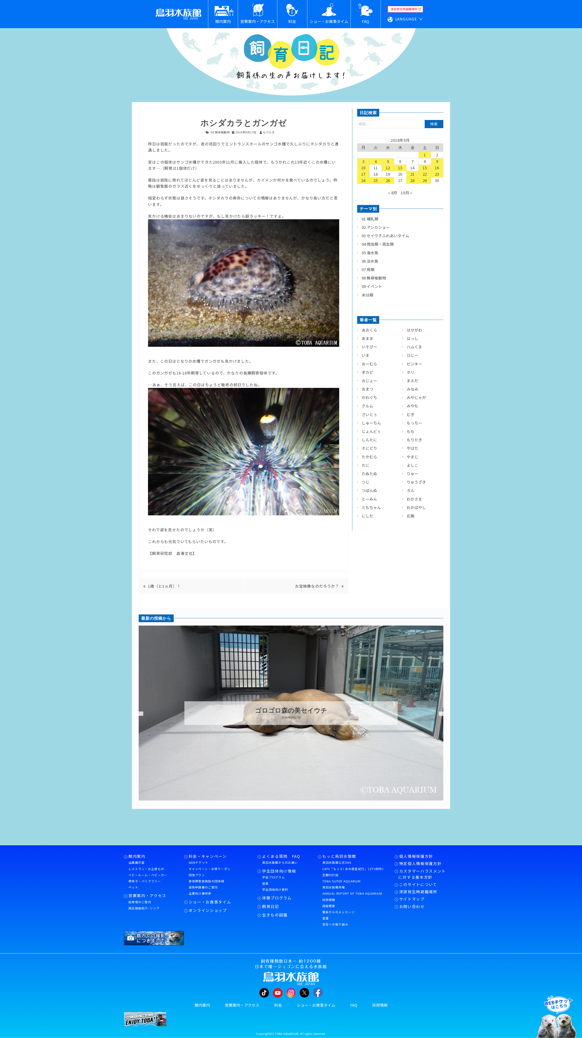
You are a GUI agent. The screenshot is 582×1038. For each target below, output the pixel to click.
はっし (412, 338)
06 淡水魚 (370, 261)
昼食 (265, 883)
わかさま (414, 499)
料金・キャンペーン (208, 856)
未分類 (367, 295)
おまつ (367, 389)
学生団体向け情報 (279, 871)
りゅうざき (416, 482)
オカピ (367, 372)
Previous (135, 713)
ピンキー (414, 364)
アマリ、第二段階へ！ (291, 710)
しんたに (369, 439)
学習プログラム (273, 877)
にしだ (367, 516)
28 (412, 180)
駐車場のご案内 (139, 902)
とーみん (369, 499)
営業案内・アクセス (147, 895)
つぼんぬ (369, 490)
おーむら (369, 364)
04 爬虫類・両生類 (378, 244)
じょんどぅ (371, 431)
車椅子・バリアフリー (144, 881)
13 (400, 167)
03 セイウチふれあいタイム (385, 235)
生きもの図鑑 (275, 915)
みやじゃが (416, 397)
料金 (278, 1005)
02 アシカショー (376, 227)
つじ (365, 482)
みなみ (412, 389)
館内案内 (137, 856)
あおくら (369, 330)
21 (412, 174)
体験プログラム (277, 898)
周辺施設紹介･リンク (144, 908)
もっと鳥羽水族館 (339, 856)
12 (388, 167)
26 (388, 180)
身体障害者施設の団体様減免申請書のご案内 (206, 884)
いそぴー (369, 346)
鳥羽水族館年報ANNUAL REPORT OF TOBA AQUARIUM (352, 890)
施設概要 (328, 906)
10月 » (406, 192)
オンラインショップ (208, 910)
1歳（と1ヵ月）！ (164, 586)
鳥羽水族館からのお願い (280, 862)
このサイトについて (418, 884)
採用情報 (328, 900)
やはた (412, 448)
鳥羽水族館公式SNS (337, 862)
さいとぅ (369, 414)
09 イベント (372, 286)
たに (365, 465)
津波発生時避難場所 (418, 891)
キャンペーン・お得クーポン (210, 869)
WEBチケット (198, 862)
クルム (367, 406)
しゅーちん (371, 423)
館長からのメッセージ (338, 912)
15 (425, 167)
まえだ (412, 380)
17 (363, 174)
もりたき (414, 439)
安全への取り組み (335, 924)
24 (363, 180)
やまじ (412, 456)
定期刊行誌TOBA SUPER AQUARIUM (341, 878)
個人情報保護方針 (416, 856)
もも (410, 431)
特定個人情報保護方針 (420, 863)
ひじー (412, 355)
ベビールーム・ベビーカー (148, 875)
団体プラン (197, 875)
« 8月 (392, 192)
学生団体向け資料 (275, 889)
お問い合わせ (412, 906)
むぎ (410, 414)
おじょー (369, 380)
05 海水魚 (370, 252)
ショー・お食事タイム (210, 902)
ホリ (410, 372)
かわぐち (369, 397)
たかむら (369, 456)
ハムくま (414, 346)
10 (363, 167)
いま (365, 355)
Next (441, 713)
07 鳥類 (368, 269)
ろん (410, 490)
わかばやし (416, 507)
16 (437, 167)
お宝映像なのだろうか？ (317, 586)
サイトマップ (412, 899)
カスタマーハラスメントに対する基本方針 (422, 874)
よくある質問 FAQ (281, 856)
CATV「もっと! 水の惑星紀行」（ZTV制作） (354, 869)
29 (425, 180)
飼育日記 (270, 906)
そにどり (369, 448)
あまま (367, 338)
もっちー (414, 423)
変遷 (325, 918)
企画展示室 (136, 862)
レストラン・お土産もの (146, 869)
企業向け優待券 (200, 893)
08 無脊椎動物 (220, 132)
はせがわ (414, 330)
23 (437, 174)
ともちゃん (371, 507)
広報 (410, 516)
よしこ (412, 465)
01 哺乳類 (370, 219)
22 (425, 174)
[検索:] (400, 123)
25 (376, 180)
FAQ (353, 1005)
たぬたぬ (369, 473)
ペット (133, 887)
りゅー (412, 473)
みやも (412, 406)
